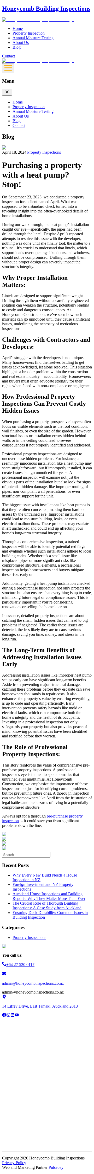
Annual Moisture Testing (33, 38)
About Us (21, 42)
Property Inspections (29, 937)
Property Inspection (29, 33)
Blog (17, 47)
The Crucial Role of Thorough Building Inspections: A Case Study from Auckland (47, 905)
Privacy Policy (14, 1162)
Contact (8, 56)
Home (18, 28)
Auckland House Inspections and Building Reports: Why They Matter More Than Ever (49, 896)
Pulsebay (56, 1167)
